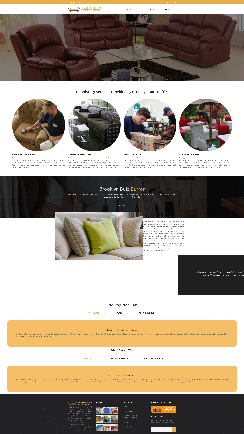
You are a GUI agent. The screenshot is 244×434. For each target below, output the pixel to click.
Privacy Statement (128, 411)
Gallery (141, 9)
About (120, 9)
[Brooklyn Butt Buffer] (84, 9)
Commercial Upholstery (130, 417)
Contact (152, 9)
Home (110, 9)
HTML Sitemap (165, 9)
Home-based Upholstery (130, 415)
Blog (124, 424)
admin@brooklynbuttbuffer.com (79, 2)
